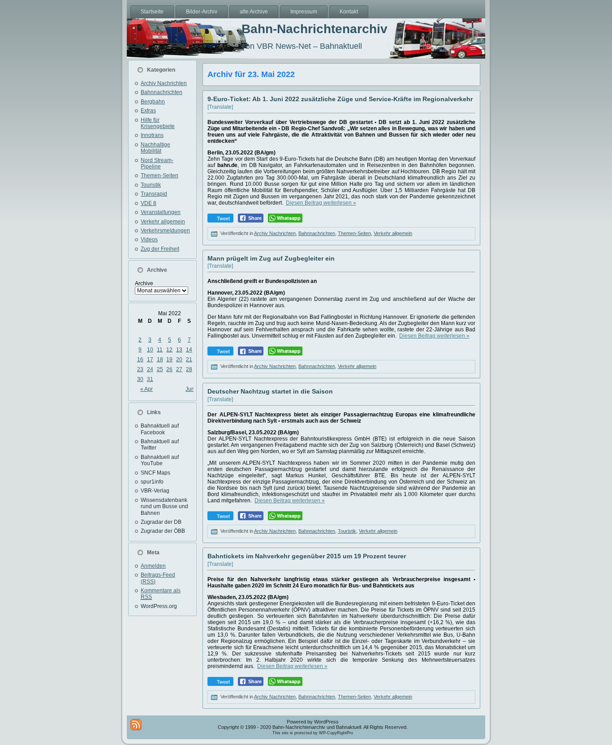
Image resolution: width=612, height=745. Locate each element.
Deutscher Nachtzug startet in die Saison (270, 391)
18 (160, 359)
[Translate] (220, 107)
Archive (144, 283)
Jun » (192, 389)
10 (150, 350)
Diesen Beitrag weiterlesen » (321, 203)
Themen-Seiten (159, 175)
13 (179, 350)
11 (160, 350)
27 (179, 369)
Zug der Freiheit (160, 249)
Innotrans (152, 135)
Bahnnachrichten (161, 92)
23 (140, 369)
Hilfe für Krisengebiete (158, 123)
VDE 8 (148, 203)
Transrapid (154, 194)
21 (189, 359)
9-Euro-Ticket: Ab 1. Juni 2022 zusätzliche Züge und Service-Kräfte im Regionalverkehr (340, 99)
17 (150, 359)
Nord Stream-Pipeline (157, 163)
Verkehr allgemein (163, 221)
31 (150, 379)
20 (179, 359)
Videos (149, 239)
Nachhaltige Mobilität (155, 147)
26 (169, 369)
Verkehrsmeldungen (165, 230)
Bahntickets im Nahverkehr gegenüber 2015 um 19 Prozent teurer (306, 556)
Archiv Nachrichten (164, 83)
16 (140, 359)
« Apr (146, 389)
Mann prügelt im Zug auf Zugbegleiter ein (271, 258)
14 (189, 350)
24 (150, 369)
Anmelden (153, 566)
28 (189, 369)
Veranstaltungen (161, 212)
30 (140, 379)
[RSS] (136, 724)
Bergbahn (153, 101)
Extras (148, 110)
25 (160, 369)
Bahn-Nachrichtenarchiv (314, 29)
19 (169, 359)
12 (169, 350)
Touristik (151, 185)
